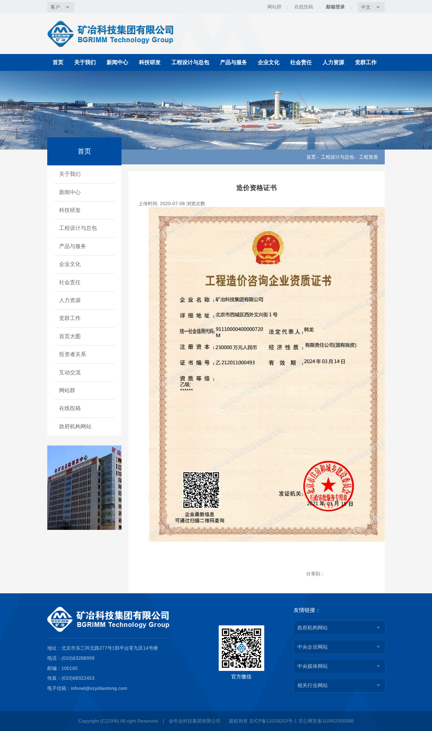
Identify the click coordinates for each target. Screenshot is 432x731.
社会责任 (301, 62)
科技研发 (150, 62)
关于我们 (85, 62)
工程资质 (368, 157)
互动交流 (70, 372)
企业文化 (268, 62)
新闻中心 (117, 62)
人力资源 (333, 62)
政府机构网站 (75, 426)
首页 (58, 62)
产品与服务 (233, 62)
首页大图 (70, 336)
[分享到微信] (332, 574)
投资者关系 (72, 354)
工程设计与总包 (190, 62)
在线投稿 (70, 408)
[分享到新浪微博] (349, 574)
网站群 (67, 390)
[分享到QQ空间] (365, 574)
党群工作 (366, 62)
